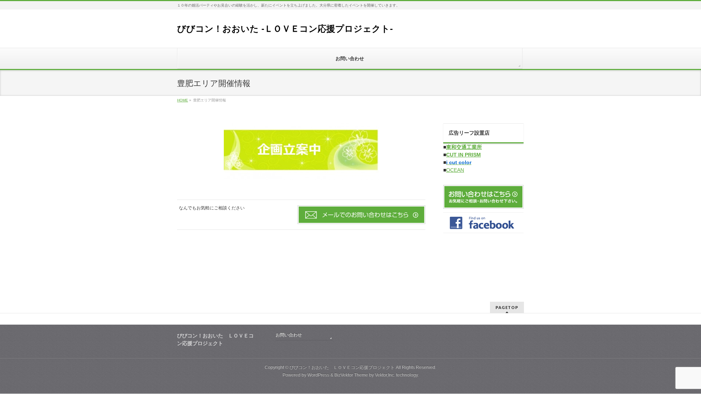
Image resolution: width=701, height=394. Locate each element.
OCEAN (455, 170)
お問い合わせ (289, 334)
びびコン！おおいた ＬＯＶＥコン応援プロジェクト (342, 367)
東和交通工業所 (464, 147)
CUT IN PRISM (463, 155)
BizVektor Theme (351, 375)
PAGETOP (506, 307)
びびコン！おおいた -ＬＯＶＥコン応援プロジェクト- (285, 29)
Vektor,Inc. (385, 375)
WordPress (318, 375)
